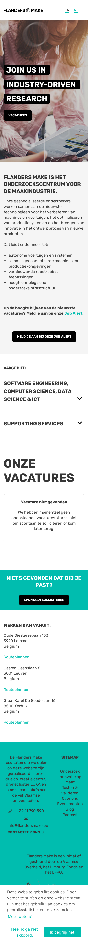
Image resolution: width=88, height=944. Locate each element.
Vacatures (17, 115)
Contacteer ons (24, 832)
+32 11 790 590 (30, 810)
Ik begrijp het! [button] (62, 932)
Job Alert (73, 313)
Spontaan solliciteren (44, 600)
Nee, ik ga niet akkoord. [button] (24, 932)
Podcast (70, 814)
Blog (70, 809)
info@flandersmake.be (27, 825)
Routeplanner (16, 657)
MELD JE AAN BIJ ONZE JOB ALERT (44, 336)
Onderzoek (70, 771)
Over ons (70, 798)
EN (67, 10)
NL (76, 10)
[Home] (23, 10)
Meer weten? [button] (20, 916)
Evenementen (70, 803)
